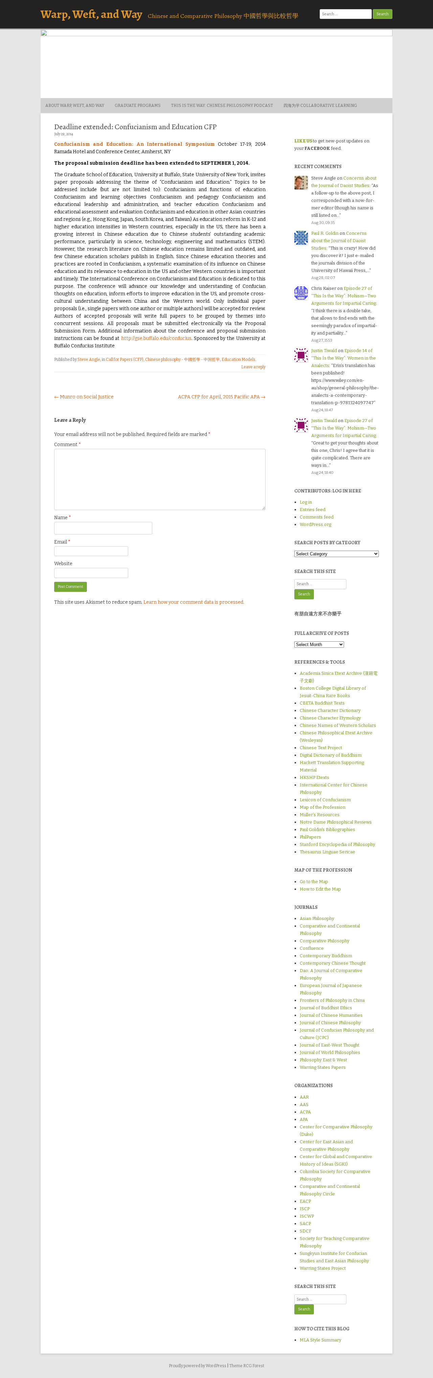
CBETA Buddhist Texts (322, 703)
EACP (305, 1201)
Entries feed (312, 509)
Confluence (312, 948)
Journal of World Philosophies (330, 1052)
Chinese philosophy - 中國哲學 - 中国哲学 (182, 359)
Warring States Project (323, 1268)
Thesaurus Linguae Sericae (327, 851)
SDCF (305, 1231)
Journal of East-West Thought (329, 1045)
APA (304, 1119)
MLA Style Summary (320, 1339)
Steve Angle (88, 359)
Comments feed (317, 517)
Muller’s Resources (320, 814)
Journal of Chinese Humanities (331, 1015)
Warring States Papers (323, 1067)
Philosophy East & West (323, 1059)
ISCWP (307, 1216)
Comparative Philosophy (324, 940)
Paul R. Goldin (325, 233)
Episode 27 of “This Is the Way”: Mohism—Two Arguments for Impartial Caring (343, 296)
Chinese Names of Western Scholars (338, 725)
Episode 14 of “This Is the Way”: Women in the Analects (343, 358)
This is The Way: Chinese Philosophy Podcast (222, 105)
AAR (304, 1097)
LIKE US (303, 140)
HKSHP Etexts (314, 777)
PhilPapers (310, 837)
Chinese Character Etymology (330, 717)
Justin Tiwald (324, 350)
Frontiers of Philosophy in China (332, 1000)
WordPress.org (315, 524)
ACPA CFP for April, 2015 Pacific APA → (222, 397)
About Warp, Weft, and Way (74, 105)
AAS (304, 1104)
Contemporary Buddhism (326, 955)
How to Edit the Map (320, 889)
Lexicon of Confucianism (325, 799)
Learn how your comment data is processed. (193, 602)
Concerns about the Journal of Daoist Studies (339, 241)
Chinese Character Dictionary (330, 710)
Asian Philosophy (317, 918)
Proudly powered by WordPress (197, 1365)
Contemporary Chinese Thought (333, 963)
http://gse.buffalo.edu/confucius (156, 338)
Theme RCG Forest (246, 1365)
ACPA (305, 1112)
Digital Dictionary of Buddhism (331, 755)
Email (62, 542)
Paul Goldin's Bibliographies (327, 829)
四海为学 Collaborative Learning (320, 105)
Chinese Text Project (321, 747)
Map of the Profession (322, 807)
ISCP (305, 1208)
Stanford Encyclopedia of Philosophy (337, 844)
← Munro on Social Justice (84, 397)
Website (63, 564)
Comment (67, 444)
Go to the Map (314, 881)
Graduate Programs (138, 105)
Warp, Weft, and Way (91, 14)
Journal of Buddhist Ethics (326, 1007)
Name (62, 518)
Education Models (238, 359)
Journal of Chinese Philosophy (330, 1022)
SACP (305, 1223)
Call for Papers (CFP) (124, 359)
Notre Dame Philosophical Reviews (336, 822)
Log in (306, 502)
